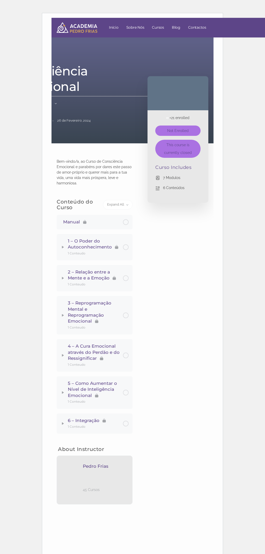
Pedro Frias (95, 466)
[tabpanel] (94, 172)
